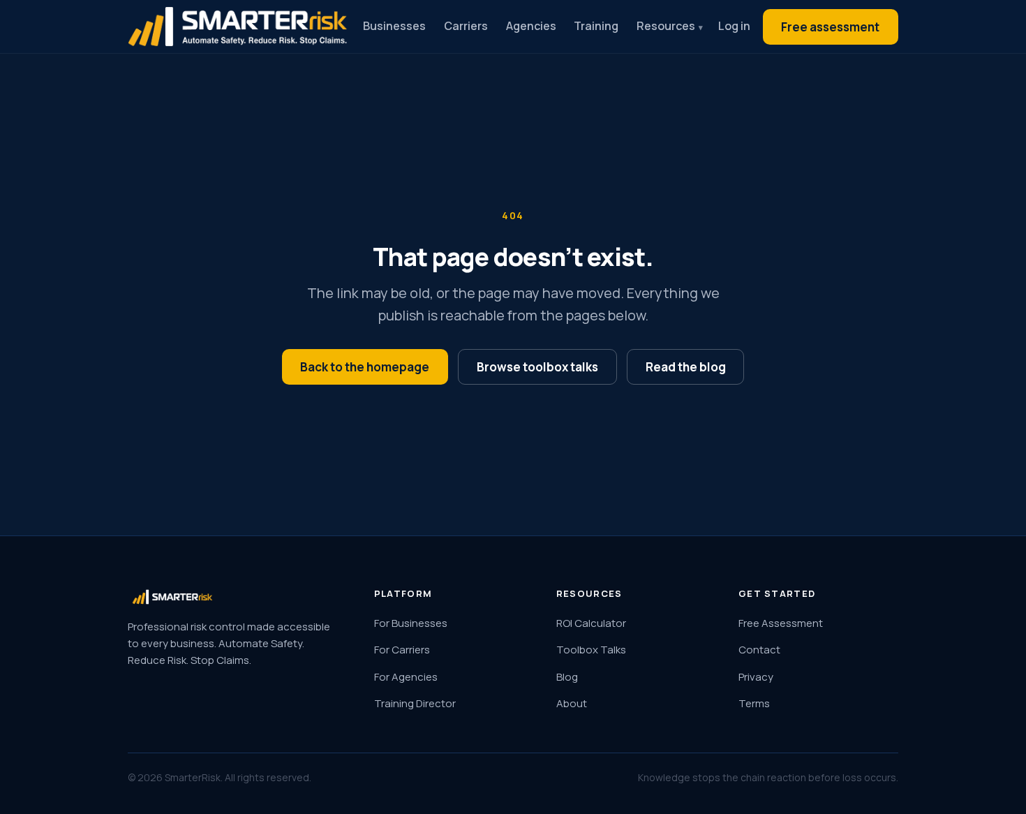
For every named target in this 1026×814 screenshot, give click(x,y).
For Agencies (406, 676)
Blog (567, 676)
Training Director (415, 703)
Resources (666, 26)
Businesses (394, 26)
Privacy (755, 676)
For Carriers (402, 649)
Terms (754, 703)
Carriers (466, 26)
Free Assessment (780, 623)
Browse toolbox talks (537, 367)
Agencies (531, 26)
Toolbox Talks (591, 649)
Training (596, 26)
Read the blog (686, 367)
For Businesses (410, 623)
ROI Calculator (591, 623)
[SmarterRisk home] (238, 26)
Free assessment (830, 27)
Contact (759, 649)
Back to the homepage (364, 367)
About (571, 703)
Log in (734, 26)
